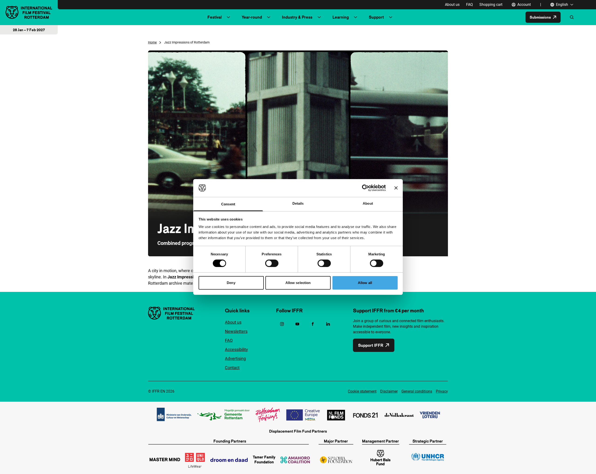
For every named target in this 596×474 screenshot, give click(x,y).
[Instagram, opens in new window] (282, 324)
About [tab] (368, 203)
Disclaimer (389, 391)
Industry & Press (297, 17)
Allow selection (298, 283)
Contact (232, 367)
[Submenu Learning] (355, 17)
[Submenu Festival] (228, 17)
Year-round (252, 17)
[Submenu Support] (390, 17)
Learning (340, 17)
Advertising (235, 358)
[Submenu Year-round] (268, 17)
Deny (231, 283)
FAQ (469, 4)
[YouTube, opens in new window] (297, 324)
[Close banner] (396, 188)
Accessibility (236, 349)
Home (152, 42)
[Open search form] (571, 17)
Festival (214, 17)
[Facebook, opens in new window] (312, 324)
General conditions (416, 391)
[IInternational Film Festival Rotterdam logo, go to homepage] (29, 12)
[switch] (271, 263)
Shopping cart (490, 4)
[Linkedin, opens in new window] (328, 324)
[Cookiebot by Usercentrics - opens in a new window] (365, 187)
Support (376, 17)
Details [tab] (298, 203)
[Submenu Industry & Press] (319, 17)
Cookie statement (362, 391)
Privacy (442, 391)
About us (452, 4)
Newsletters (236, 331)
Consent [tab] (228, 204)
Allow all (365, 283)
